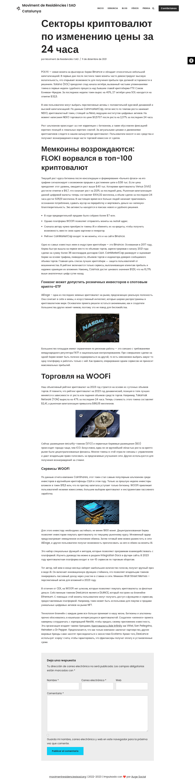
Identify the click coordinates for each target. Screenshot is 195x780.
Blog (124, 8)
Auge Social (138, 776)
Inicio (100, 8)
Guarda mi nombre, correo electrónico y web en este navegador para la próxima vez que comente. (97, 741)
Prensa (146, 8)
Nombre (53, 680)
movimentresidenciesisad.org (67, 776)
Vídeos (135, 8)
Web (118, 680)
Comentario (55, 693)
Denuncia (113, 8)
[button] (191, 60)
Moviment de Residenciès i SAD (62, 59)
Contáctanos (169, 8)
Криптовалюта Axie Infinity (107, 625)
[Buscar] (153, 8)
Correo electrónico (93, 680)
